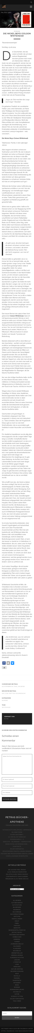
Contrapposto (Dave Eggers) (17, 876)
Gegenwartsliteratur (17, 930)
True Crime (17, 1001)
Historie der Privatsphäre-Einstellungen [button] (17, 853)
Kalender (17, 946)
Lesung (17, 960)
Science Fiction (17, 996)
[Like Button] (4, 667)
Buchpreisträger (17, 914)
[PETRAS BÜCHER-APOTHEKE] (4, 7)
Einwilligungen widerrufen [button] (17, 856)
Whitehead (6, 707)
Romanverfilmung (17, 989)
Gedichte (17, 928)
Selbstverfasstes (17, 849)
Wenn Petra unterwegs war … (17, 844)
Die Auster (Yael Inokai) (17, 869)
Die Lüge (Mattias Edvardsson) (14, 693)
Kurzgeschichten (17, 957)
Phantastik (17, 980)
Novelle (17, 976)
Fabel (17, 923)
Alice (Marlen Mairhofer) (17, 872)
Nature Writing (17, 969)
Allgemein (17, 900)
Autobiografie (17, 902)
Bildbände (17, 907)
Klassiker (17, 948)
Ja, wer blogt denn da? (17, 837)
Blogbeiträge (17, 832)
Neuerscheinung (17, 971)
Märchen (17, 966)
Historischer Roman (17, 934)
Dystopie (17, 916)
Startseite (17, 846)
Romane (17, 31)
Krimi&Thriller (17, 953)
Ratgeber (17, 982)
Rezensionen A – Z (17, 839)
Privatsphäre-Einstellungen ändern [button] (17, 851)
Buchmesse (17, 912)
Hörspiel (17, 939)
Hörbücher (17, 937)
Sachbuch (17, 991)
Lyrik (17, 964)
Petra (6, 719)
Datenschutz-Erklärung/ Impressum (17, 830)
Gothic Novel (17, 932)
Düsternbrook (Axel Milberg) (13, 686)
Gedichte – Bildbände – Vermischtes (17, 841)
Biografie (17, 909)
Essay (17, 921)
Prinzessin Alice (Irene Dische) (16, 878)
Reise (17, 985)
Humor (17, 941)
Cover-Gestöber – (17, 834)
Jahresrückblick (17, 944)
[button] (4, 663)
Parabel (17, 978)
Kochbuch (17, 950)
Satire (17, 994)
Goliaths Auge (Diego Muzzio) (17, 874)
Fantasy (17, 925)
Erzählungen (17, 918)
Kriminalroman (17, 955)
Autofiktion (17, 905)
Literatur (17, 962)
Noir (17, 973)
